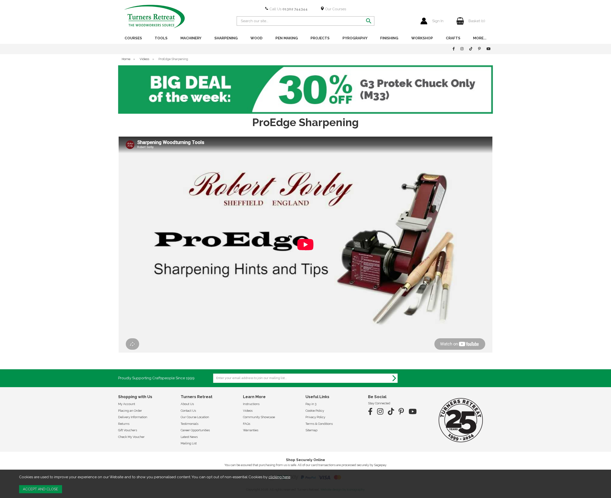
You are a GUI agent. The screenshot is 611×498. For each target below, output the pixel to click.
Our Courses (335, 9)
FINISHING (389, 38)
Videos (248, 410)
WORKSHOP (422, 38)
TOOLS (161, 38)
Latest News (189, 437)
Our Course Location (195, 417)
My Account (126, 404)
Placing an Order (130, 410)
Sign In (437, 21)
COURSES (133, 38)
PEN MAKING (286, 38)
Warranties (250, 430)
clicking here (279, 477)
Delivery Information (132, 417)
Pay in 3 (311, 404)
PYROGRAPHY (355, 38)
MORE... (479, 38)
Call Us (288, 9)
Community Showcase (259, 417)
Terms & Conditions (319, 424)
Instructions (251, 404)
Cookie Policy (315, 410)
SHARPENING (226, 38)
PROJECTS (320, 38)
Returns (123, 424)
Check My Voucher (131, 437)
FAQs (246, 424)
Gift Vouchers (127, 430)
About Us (187, 404)
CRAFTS (453, 38)
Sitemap (311, 430)
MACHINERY (190, 38)
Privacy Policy (315, 417)
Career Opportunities (195, 430)
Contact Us (188, 410)
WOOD (256, 38)
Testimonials (189, 424)
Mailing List (189, 443)
